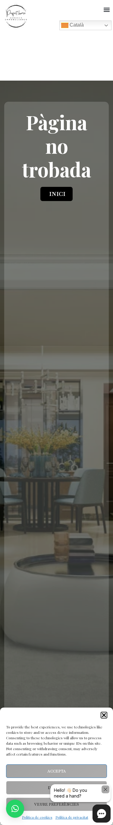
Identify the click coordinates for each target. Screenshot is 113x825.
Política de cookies (37, 817)
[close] (105, 789)
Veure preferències (56, 804)
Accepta (56, 771)
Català (76, 24)
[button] (104, 715)
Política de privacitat (71, 817)
